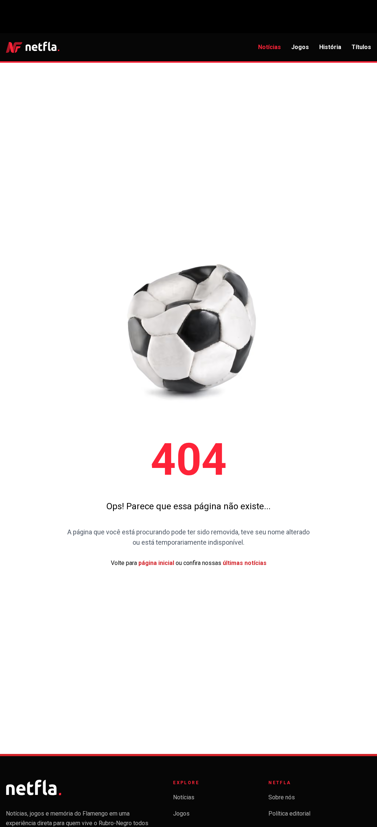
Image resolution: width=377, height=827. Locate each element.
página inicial (156, 562)
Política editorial (289, 813)
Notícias (269, 47)
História (330, 47)
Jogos (300, 47)
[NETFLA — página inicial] (32, 47)
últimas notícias (245, 562)
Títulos (361, 47)
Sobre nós (281, 797)
